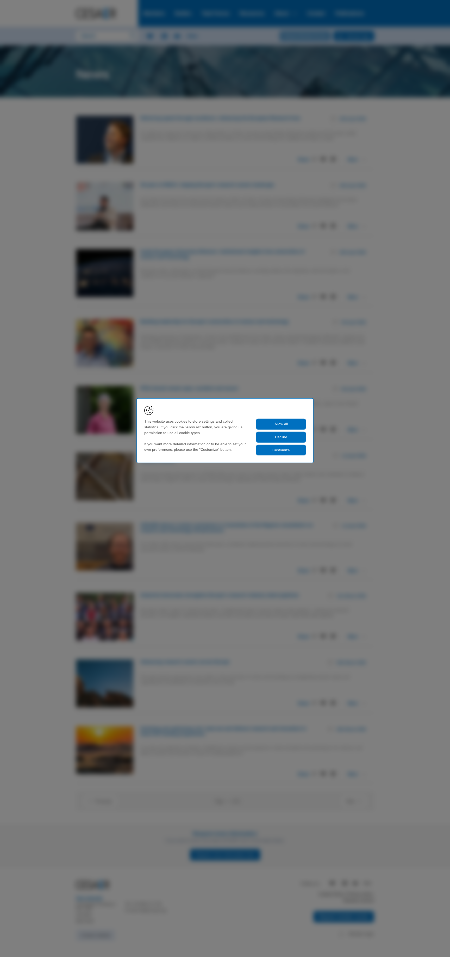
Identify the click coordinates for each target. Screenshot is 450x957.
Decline (281, 437)
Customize (281, 450)
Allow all (281, 424)
